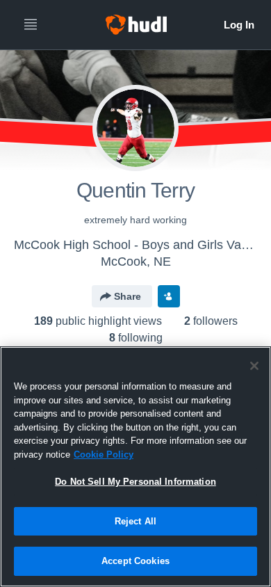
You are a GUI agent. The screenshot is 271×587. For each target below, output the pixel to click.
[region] (135, 466)
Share (127, 296)
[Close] (254, 366)
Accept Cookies (135, 561)
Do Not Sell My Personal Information (135, 481)
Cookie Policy (103, 454)
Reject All (135, 521)
